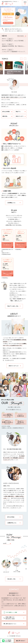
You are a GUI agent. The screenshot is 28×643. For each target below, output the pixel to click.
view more (20, 36)
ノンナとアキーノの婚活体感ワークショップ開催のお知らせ (14, 51)
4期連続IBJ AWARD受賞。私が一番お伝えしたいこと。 (13, 46)
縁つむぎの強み (10, 517)
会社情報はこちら (11, 202)
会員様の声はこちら (11, 522)
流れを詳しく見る (11, 579)
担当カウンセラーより (14, 365)
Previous (21, 59)
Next (25, 59)
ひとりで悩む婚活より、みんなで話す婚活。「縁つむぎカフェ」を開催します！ (13, 40)
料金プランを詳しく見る (12, 306)
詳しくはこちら (7, 22)
